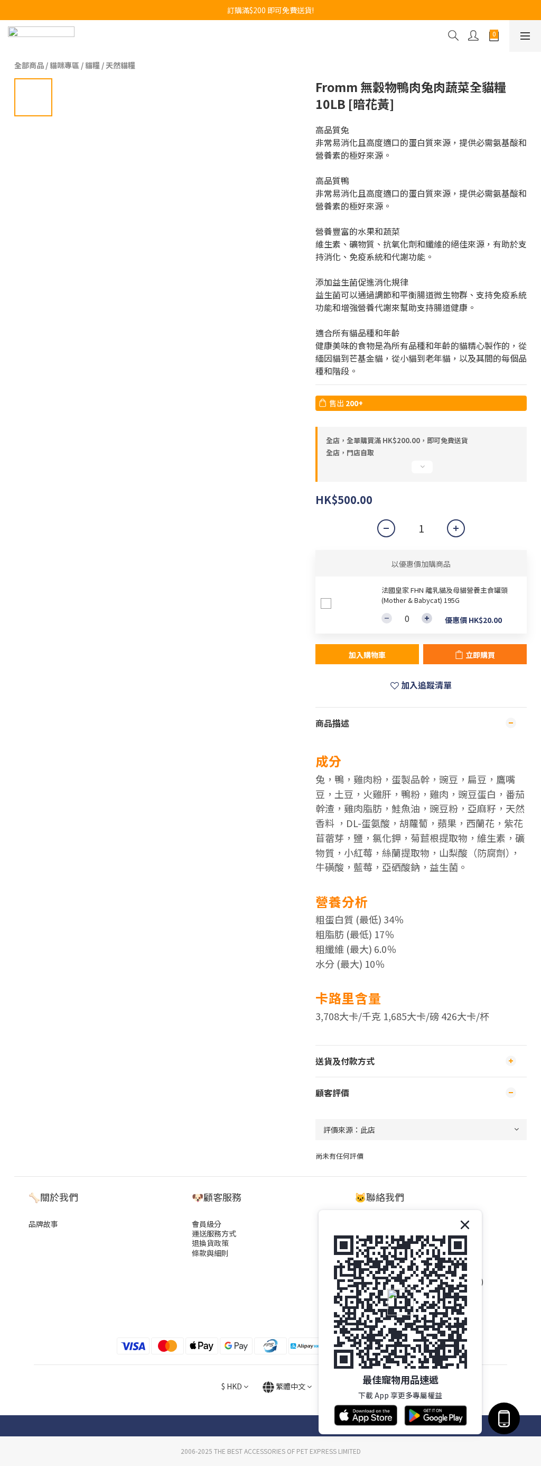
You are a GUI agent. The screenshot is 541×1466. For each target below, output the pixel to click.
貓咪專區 (64, 65)
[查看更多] (421, 471)
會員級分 (206, 1223)
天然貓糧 (120, 65)
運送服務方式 (214, 1233)
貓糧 (92, 65)
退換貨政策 (210, 1243)
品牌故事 (43, 1223)
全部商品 (29, 65)
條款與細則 (210, 1253)
